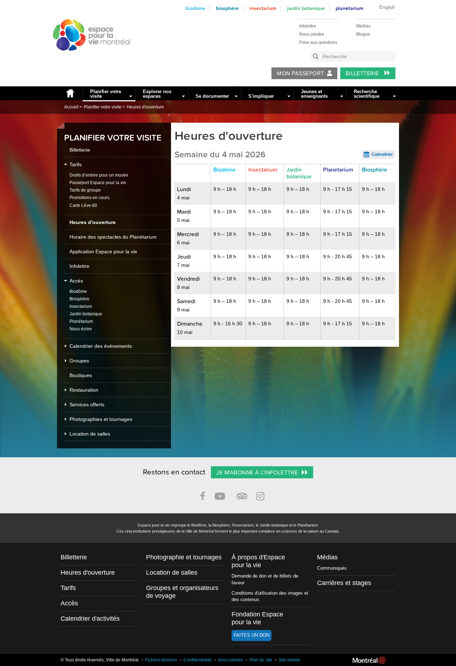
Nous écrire (80, 328)
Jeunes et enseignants (314, 94)
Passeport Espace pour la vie (97, 182)
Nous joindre (311, 34)
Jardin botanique (306, 8)
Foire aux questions (318, 42)
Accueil (70, 93)
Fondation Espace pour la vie (257, 618)
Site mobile (289, 659)
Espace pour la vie (87, 57)
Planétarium (349, 8)
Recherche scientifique (366, 94)
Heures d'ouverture (145, 107)
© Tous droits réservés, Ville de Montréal (100, 659)
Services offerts (86, 404)
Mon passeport (300, 73)
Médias (363, 26)
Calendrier (382, 154)
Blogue (363, 34)
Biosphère (227, 8)
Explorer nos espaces (157, 94)
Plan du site (260, 659)
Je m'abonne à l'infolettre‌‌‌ (257, 472)
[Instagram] (261, 495)
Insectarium (262, 8)
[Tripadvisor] (242, 493)
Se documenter (212, 96)
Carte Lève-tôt (83, 205)
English (387, 7)
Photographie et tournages (184, 557)
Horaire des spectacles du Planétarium (113, 237)
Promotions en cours (89, 197)
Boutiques (80, 375)
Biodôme (195, 8)
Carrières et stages (344, 582)
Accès (76, 281)
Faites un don (251, 635)
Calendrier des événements (100, 346)
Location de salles (89, 434)
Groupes (79, 360)
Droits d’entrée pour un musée (98, 175)
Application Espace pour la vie (103, 251)
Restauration (83, 390)
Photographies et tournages (100, 419)
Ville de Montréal (369, 660)
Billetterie (363, 73)
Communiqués (332, 568)
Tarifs (75, 164)
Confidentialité (197, 659)
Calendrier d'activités (90, 618)
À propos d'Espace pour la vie (258, 561)
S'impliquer (261, 96)
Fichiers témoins (161, 659)
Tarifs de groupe (85, 190)
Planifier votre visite (105, 94)
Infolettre (307, 26)
